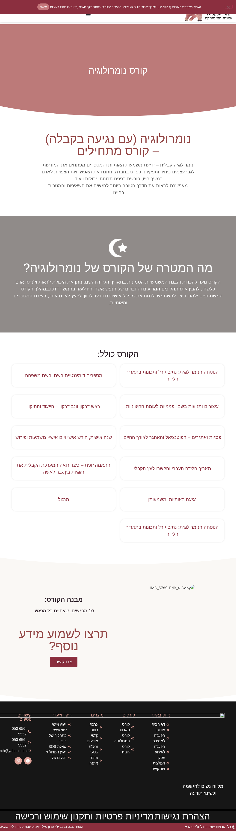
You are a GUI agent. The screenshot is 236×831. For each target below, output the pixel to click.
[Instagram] (18, 761)
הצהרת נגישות (182, 816)
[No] (229, 7)
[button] (88, 14)
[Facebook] (28, 761)
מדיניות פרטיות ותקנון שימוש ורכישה (84, 816)
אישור (43, 7)
